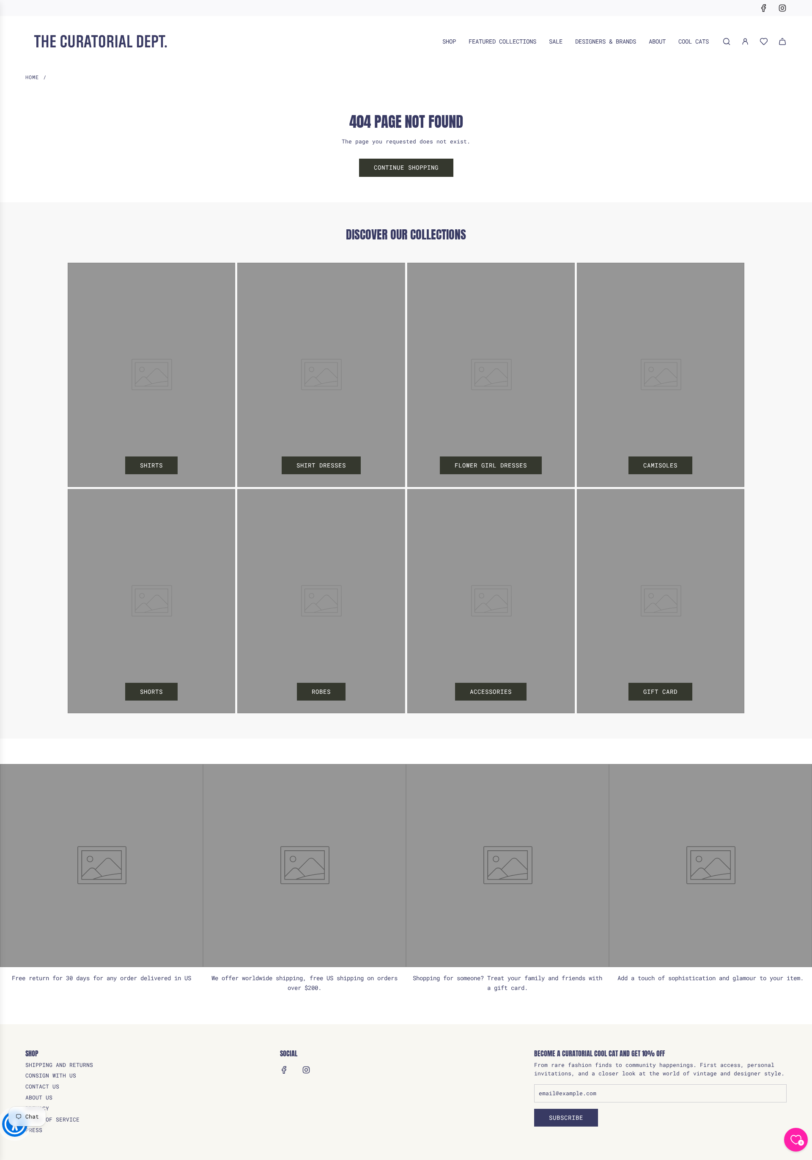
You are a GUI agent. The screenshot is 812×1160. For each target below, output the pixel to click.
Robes (321, 691)
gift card (660, 691)
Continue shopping (406, 167)
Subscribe (566, 1117)
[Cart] (782, 41)
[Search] (726, 41)
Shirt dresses (321, 465)
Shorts (151, 691)
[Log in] (745, 41)
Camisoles (660, 465)
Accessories (491, 691)
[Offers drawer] (763, 41)
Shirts (151, 465)
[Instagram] (782, 8)
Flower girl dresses (491, 465)
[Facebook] (763, 8)
